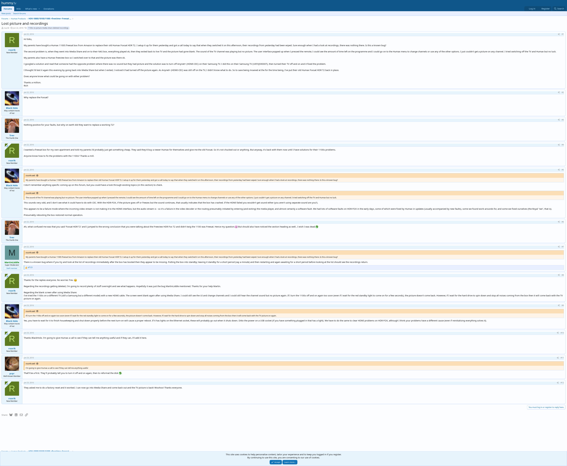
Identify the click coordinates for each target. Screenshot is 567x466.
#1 (563, 34)
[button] (39, 8)
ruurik (6, 28)
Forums (8, 8)
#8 (563, 275)
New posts (6, 13)
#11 (562, 357)
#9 (563, 305)
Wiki (18, 8)
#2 (563, 92)
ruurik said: (30, 175)
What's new (31, 8)
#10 (562, 333)
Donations (49, 8)
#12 (562, 382)
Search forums (19, 13)
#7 (563, 246)
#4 (563, 144)
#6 (563, 222)
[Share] (559, 34)
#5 (563, 170)
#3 (563, 120)
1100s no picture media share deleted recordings (48, 28)
